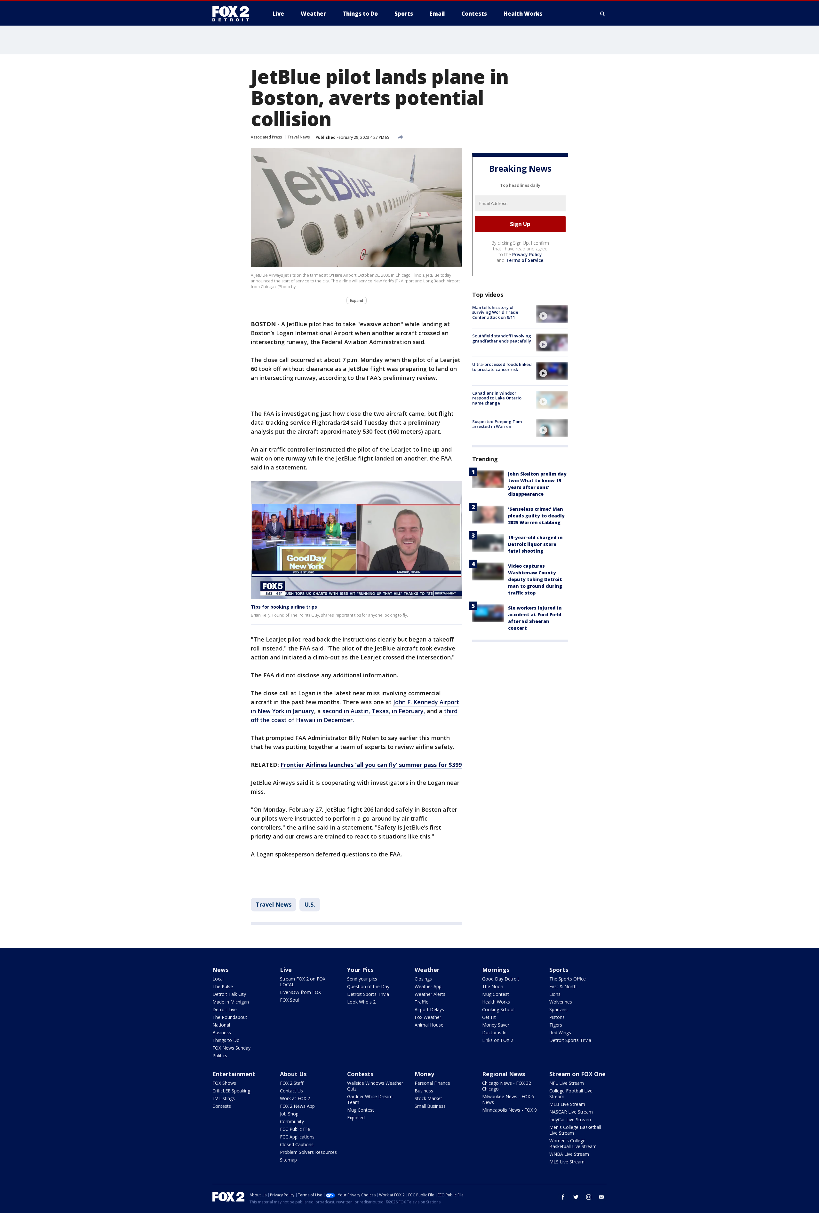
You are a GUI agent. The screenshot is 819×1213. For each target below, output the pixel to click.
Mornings (495, 969)
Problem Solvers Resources (308, 1152)
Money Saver (495, 1025)
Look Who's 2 (361, 1002)
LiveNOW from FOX (300, 992)
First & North (562, 986)
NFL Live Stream (566, 1083)
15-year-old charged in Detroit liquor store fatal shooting (535, 544)
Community (292, 1121)
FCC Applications (297, 1137)
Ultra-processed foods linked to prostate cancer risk (502, 366)
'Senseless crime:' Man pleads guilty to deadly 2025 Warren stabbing (536, 515)
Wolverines (560, 1002)
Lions (555, 994)
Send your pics (362, 979)
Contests (221, 1106)
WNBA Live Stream (569, 1154)
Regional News (503, 1074)
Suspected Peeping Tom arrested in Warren (497, 424)
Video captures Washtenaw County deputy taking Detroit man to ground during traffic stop (535, 579)
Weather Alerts (430, 994)
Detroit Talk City (229, 994)
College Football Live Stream (570, 1093)
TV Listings (223, 1098)
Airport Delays (429, 1009)
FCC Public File (295, 1129)
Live (286, 969)
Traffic (421, 1002)
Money (424, 1074)
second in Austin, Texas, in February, (373, 711)
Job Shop (289, 1114)
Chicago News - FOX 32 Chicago (506, 1086)
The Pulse (222, 986)
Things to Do (226, 1040)
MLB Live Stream (567, 1104)
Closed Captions (297, 1144)
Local (218, 979)
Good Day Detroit (500, 979)
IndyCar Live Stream (570, 1119)
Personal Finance (432, 1083)
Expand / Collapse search (603, 14)
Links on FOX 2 (497, 1040)
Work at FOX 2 (295, 1098)
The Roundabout (229, 1017)
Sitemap (288, 1160)
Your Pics (360, 969)
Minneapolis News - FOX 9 (509, 1110)
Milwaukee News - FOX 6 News (508, 1099)
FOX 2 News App (297, 1106)
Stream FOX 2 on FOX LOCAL (302, 982)
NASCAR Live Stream (571, 1112)
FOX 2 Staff (291, 1083)
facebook (563, 1197)
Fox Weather (428, 1017)
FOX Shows (224, 1083)
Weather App (428, 986)
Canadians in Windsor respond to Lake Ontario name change (496, 398)
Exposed (356, 1118)
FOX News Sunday (231, 1048)
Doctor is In (494, 1032)
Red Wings (560, 1032)
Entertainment (233, 1074)
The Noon (492, 986)
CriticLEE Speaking (231, 1091)
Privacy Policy (527, 254)
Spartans (558, 1009)
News (220, 969)
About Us (293, 1074)
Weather (427, 969)
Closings (423, 979)
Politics (219, 1055)
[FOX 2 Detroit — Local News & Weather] (233, 13)
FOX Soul (289, 1000)
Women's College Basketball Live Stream (573, 1143)
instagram (589, 1197)
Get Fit (489, 1017)
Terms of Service (524, 260)
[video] (552, 314)
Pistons (557, 1017)
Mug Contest (495, 994)
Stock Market (428, 1098)
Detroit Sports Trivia (368, 994)
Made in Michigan (230, 1002)
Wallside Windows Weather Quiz (375, 1086)
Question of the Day (368, 986)
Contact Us (291, 1091)
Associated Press (266, 137)
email (601, 1197)
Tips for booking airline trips (284, 607)
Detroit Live (224, 1009)
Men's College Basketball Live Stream (575, 1130)
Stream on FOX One (577, 1074)
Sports (558, 969)
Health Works (496, 1002)
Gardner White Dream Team (370, 1099)
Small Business (430, 1106)
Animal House (429, 1025)
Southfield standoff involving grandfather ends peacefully (501, 338)
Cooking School (498, 1009)
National (221, 1025)
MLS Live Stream (566, 1162)
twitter (576, 1197)
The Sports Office (567, 979)
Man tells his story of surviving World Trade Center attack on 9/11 (495, 312)
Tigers (555, 1025)
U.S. (309, 904)
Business (221, 1032)
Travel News (299, 137)
